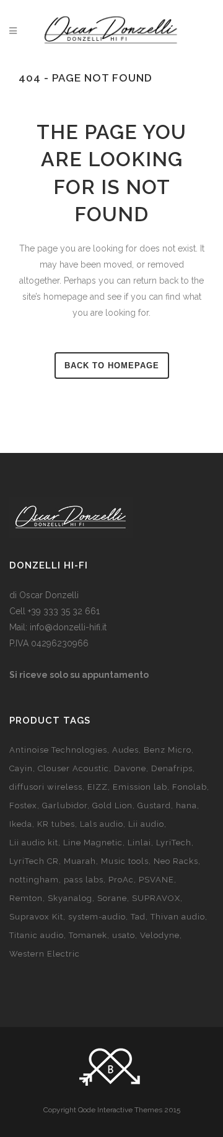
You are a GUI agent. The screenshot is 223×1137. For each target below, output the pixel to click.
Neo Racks (176, 861)
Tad (138, 916)
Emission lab (140, 787)
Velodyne (160, 935)
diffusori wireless (45, 787)
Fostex (23, 805)
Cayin (21, 768)
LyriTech (173, 842)
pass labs (83, 879)
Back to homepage (111, 365)
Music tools (125, 861)
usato (123, 935)
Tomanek (88, 935)
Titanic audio (36, 935)
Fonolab (189, 787)
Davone (130, 768)
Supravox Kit (36, 916)
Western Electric (44, 953)
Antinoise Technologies (58, 749)
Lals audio (101, 824)
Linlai (139, 842)
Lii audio (146, 824)
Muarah (80, 861)
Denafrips (172, 768)
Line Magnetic (93, 842)
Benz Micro (167, 749)
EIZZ (97, 787)
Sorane (112, 898)
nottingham (34, 879)
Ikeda (20, 824)
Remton (26, 898)
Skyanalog (70, 898)
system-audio (97, 916)
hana (186, 805)
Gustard (154, 805)
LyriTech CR (34, 861)
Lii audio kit (33, 842)
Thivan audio (178, 916)
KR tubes (56, 824)
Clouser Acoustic (73, 768)
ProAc (121, 879)
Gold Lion (112, 805)
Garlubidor (64, 805)
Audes (125, 749)
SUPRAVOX (156, 898)
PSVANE (156, 879)
